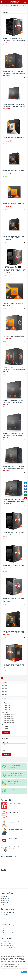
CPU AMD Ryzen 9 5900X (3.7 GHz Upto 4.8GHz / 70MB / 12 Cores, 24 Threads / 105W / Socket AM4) (13, 534)
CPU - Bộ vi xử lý (14, 5)
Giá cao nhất (5, 747)
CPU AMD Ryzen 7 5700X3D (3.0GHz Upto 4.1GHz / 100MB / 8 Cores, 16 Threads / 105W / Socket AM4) (14, 271)
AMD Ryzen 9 (5, 694)
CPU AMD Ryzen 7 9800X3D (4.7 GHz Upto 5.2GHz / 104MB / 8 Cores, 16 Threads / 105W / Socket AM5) (14, 139)
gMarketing (25, 970)
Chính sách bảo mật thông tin (15, 846)
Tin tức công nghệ (5, 898)
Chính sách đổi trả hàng (6, 918)
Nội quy (2, 904)
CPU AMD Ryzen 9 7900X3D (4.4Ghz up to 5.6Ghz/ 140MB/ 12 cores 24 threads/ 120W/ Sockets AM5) (14, 304)
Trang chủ (5, 5)
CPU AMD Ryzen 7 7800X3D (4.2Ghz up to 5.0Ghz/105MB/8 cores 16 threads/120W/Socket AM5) (14, 336)
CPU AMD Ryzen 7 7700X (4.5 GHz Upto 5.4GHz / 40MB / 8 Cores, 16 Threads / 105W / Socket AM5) (13, 435)
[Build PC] (26, 498)
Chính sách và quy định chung (7, 912)
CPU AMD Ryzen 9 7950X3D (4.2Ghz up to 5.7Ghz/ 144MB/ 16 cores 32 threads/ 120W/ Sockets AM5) (14, 205)
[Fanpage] (26, 483)
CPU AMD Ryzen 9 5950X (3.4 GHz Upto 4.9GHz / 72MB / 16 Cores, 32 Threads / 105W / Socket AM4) (13, 567)
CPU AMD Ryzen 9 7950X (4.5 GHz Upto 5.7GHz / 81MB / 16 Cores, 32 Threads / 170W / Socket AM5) (13, 501)
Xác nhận (6, 754)
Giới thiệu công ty (5, 896)
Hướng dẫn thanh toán (6, 930)
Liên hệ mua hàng (13, 838)
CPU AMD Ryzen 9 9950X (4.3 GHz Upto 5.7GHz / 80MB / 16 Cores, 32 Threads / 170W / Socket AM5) (13, 238)
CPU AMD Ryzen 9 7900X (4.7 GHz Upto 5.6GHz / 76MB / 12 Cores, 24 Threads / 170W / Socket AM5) (13, 468)
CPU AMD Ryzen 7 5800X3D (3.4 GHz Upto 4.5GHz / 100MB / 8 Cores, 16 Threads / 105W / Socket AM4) (14, 666)
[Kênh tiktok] (26, 492)
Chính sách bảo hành (5, 916)
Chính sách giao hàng (14, 812)
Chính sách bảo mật (5, 920)
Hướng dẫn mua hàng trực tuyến (16, 821)
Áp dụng (6, 732)
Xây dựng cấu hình (5, 934)
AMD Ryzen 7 (5, 691)
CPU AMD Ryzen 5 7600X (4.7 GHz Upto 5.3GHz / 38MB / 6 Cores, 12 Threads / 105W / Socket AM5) (13, 402)
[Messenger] (26, 489)
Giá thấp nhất (5, 742)
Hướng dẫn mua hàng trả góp (15, 803)
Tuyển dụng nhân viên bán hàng (16, 829)
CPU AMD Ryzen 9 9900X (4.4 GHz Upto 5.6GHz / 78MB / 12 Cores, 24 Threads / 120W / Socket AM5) (13, 172)
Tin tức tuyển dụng (5, 900)
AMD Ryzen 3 (5, 685)
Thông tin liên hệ (4, 902)
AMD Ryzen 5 (5, 688)
